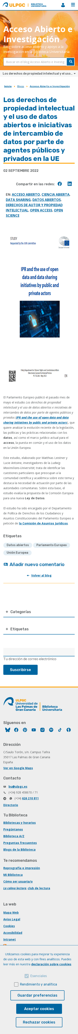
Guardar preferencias (37, 995)
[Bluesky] (7, 730)
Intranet (9, 939)
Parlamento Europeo (51, 545)
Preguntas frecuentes (20, 843)
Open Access (41, 210)
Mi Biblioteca (13, 875)
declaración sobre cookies (51, 964)
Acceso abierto (26, 194)
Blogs (20, 86)
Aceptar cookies (39, 1008)
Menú (73, 5)
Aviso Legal (11, 919)
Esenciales (38, 976)
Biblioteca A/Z (13, 836)
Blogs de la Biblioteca (19, 849)
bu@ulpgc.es (18, 786)
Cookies (9, 926)
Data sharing (18, 199)
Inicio (8, 86)
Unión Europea (17, 552)
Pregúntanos (13, 829)
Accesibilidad (12, 933)
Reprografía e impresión (21, 868)
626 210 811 (30, 798)
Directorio (10, 805)
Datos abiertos (46, 199)
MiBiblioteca (63, 5)
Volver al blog (41, 575)
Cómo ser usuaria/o (18, 881)
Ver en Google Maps (18, 768)
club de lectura (39, 888)
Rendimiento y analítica (38, 984)
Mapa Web (11, 912)
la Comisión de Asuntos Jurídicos (43, 523)
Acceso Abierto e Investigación (50, 86)
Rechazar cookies (39, 1022)
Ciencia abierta (55, 194)
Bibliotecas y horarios (19, 823)
